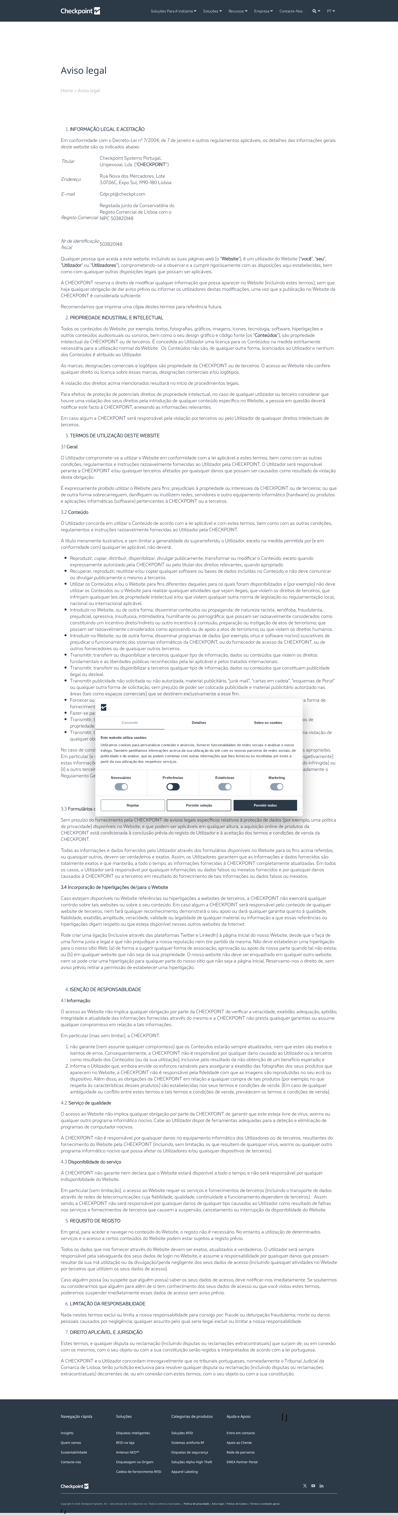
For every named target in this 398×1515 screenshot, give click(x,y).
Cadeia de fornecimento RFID (138, 1471)
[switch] (173, 786)
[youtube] (313, 1486)
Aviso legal (218, 1503)
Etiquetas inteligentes (133, 1433)
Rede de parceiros (241, 1452)
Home (67, 90)
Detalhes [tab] (199, 723)
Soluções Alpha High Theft (191, 1462)
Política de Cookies (238, 1503)
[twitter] (305, 1486)
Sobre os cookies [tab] (268, 723)
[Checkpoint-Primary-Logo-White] (80, 9)
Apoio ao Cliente (239, 1442)
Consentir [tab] (130, 723)
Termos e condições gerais (265, 1503)
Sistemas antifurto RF (187, 1442)
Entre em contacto (241, 1433)
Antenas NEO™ (127, 1452)
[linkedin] (321, 1486)
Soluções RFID (182, 1433)
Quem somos (71, 1442)
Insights (67, 1433)
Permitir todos (265, 805)
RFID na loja (125, 1442)
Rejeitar (133, 805)
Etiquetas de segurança (189, 1452)
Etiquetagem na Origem (134, 1462)
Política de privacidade (196, 1503)
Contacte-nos (71, 1462)
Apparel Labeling (184, 1471)
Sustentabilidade (74, 1452)
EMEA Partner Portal (242, 1462)
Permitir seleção (199, 805)
